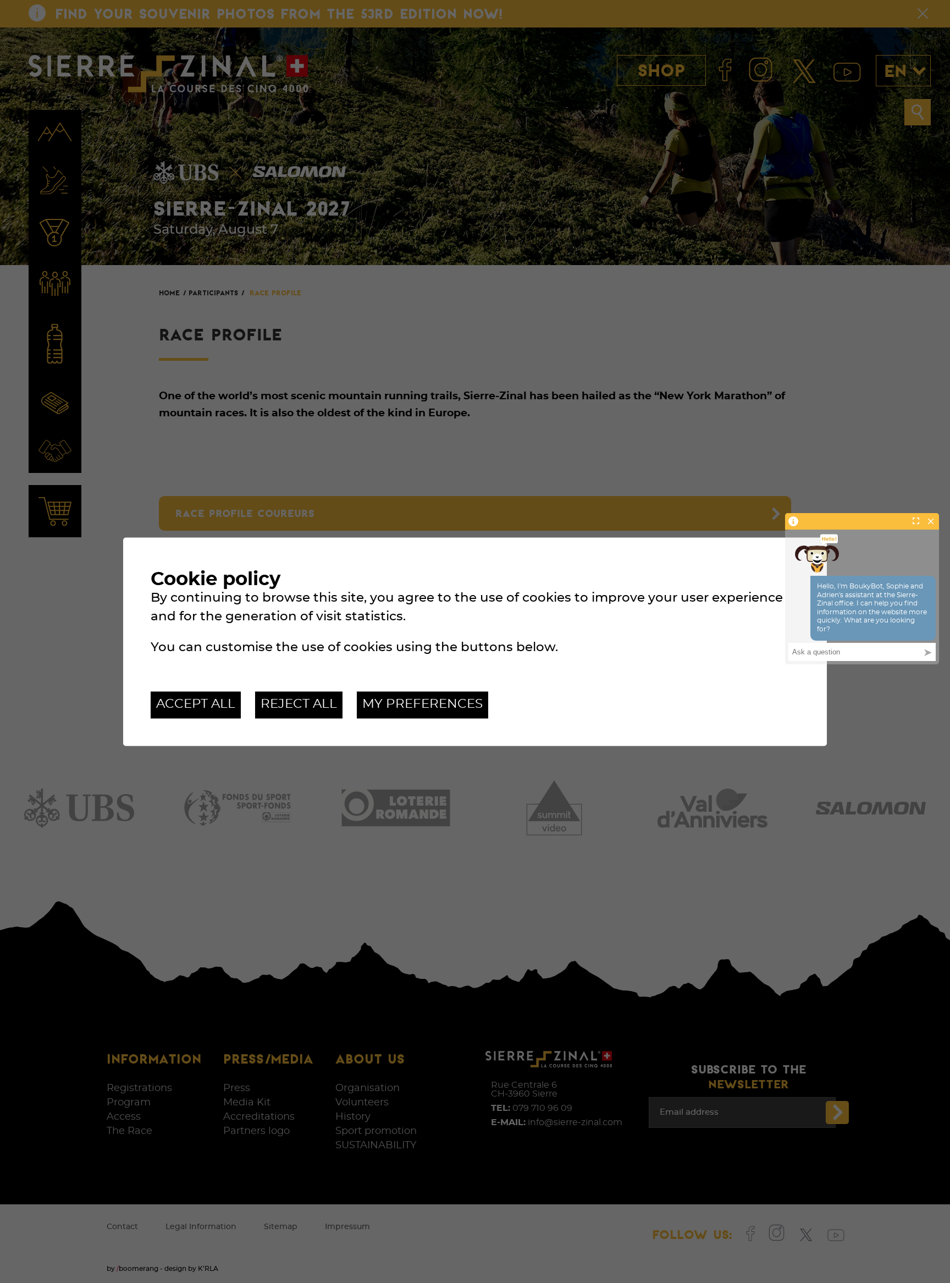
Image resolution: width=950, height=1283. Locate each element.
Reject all (299, 704)
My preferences (422, 704)
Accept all (195, 704)
